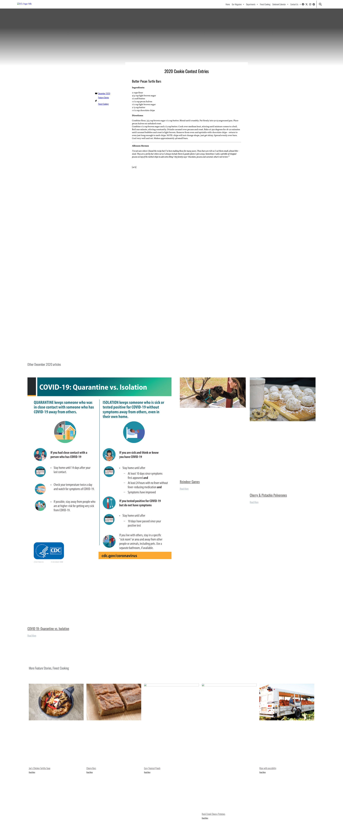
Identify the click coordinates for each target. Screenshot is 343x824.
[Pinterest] (313, 4)
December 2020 (104, 93)
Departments (250, 4)
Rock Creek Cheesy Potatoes (213, 814)
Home (228, 4)
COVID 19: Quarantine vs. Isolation (48, 628)
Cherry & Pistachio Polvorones (268, 494)
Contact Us (294, 4)
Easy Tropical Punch (152, 768)
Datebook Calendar (279, 4)
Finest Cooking (265, 4)
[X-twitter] (306, 4)
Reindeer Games (190, 481)
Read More (31, 635)
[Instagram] (310, 4)
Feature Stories (103, 97)
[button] (320, 4)
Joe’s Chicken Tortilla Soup (39, 768)
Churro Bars (91, 768)
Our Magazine (237, 4)
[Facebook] (303, 4)
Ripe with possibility (267, 768)
